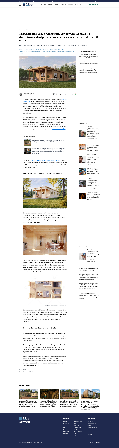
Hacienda (65, 433)
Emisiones (83, 1)
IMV (63, 1)
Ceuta (66, 1)
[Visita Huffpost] (94, 4)
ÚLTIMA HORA (43, 4)
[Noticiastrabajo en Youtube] (97, 442)
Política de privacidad (93, 432)
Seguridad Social (78, 431)
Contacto (90, 434)
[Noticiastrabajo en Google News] (99, 442)
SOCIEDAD (63, 4)
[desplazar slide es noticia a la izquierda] (25, 1)
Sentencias (66, 423)
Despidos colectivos (38, 1)
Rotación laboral (76, 1)
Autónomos (55, 1)
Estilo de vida (32, 371)
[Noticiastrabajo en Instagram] (92, 442)
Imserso (70, 1)
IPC (60, 1)
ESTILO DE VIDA (78, 4)
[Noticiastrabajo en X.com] (90, 442)
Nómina (93, 1)
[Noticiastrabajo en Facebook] (88, 442)
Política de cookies (92, 427)
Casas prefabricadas (23, 371)
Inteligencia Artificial (48, 1)
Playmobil (88, 1)
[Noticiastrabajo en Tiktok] (94, 442)
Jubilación (76, 425)
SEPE (75, 433)
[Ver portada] (28, 4)
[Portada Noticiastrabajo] (24, 418)
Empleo (65, 421)
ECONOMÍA (56, 4)
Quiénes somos (91, 421)
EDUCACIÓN (70, 4)
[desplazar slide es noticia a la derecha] (99, 1)
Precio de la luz (30, 1)
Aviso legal (90, 430)
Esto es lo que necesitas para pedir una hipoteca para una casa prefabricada (42, 49)
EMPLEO (50, 4)
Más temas (77, 436)
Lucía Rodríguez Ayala (29, 93)
